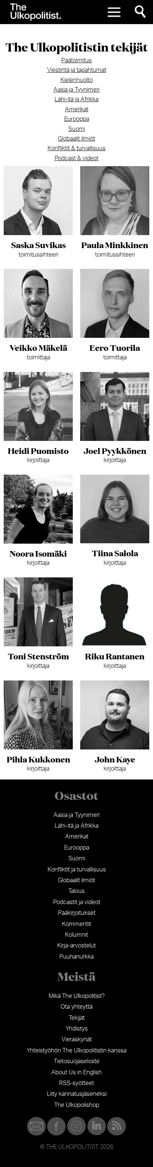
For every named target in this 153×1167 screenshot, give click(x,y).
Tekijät (77, 1018)
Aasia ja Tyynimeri (76, 90)
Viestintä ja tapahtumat (76, 70)
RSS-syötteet (76, 1083)
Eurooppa (76, 119)
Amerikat (76, 109)
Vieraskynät (77, 1039)
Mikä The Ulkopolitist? (77, 996)
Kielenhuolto (77, 80)
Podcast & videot (76, 158)
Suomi (76, 129)
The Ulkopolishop (76, 1105)
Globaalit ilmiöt (76, 139)
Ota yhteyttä (76, 1007)
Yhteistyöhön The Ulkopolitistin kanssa (76, 1051)
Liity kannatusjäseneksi (77, 1094)
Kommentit (76, 924)
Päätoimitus (76, 60)
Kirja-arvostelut (76, 946)
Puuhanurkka (76, 957)
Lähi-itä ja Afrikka (76, 99)
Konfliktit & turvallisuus (76, 148)
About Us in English (76, 1072)
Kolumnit (76, 935)
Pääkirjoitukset (76, 913)
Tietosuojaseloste (77, 1061)
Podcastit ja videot (76, 902)
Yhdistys (77, 1029)
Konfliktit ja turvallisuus (77, 870)
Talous (76, 891)
